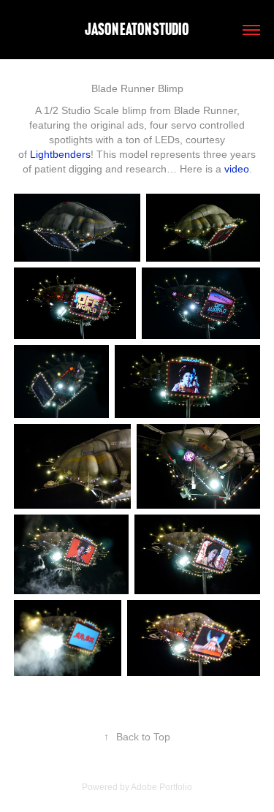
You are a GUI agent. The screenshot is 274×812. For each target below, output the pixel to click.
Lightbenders (60, 154)
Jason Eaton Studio (137, 29)
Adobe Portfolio (161, 787)
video (236, 169)
